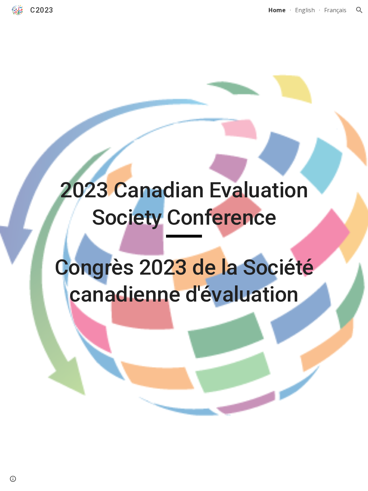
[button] (359, 10)
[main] (184, 245)
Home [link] (277, 10)
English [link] (305, 10)
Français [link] (335, 10)
